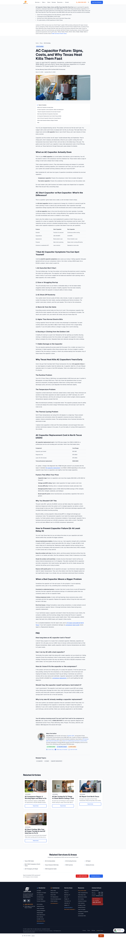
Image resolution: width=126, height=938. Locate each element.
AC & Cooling (39, 904)
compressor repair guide (72, 625)
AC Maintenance (40, 896)
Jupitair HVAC (71, 735)
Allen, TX (66, 896)
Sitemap (93, 930)
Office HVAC (53, 890)
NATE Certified (73, 746)
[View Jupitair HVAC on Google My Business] (28, 900)
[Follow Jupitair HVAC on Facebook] (24, 900)
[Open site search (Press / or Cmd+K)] (88, 2)
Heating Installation (41, 910)
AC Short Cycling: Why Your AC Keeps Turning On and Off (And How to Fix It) (35, 831)
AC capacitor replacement (53, 468)
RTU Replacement (54, 896)
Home (37, 43)
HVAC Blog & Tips (82, 894)
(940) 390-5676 (29, 904)
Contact (67, 2)
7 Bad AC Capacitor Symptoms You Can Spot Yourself (49, 111)
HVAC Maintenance (41, 914)
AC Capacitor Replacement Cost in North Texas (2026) (49, 116)
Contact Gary (51, 749)
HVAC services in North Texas (59, 33)
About (48, 2)
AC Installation (40, 894)
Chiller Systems (54, 901)
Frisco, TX (66, 890)
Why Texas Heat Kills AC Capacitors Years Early (47, 113)
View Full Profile (73, 749)
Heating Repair (40, 912)
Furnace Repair (40, 899)
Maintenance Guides (82, 896)
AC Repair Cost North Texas (89, 796)
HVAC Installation (40, 908)
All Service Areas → (68, 907)
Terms (88, 930)
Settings (33, 935)
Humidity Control (40, 918)
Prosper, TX (66, 899)
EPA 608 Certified (51, 746)
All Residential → (40, 923)
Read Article (35, 805)
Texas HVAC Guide (82, 890)
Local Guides (80, 913)
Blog (41, 43)
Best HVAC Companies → (69, 909)
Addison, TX (66, 905)
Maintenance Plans (41, 921)
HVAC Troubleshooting (83, 892)
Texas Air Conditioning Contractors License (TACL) (75, 740)
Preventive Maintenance (56, 899)
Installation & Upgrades (83, 911)
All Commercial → (54, 903)
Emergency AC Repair (41, 892)
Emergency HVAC (81, 905)
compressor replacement (59, 678)
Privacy (84, 930)
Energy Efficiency (81, 907)
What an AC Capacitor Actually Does (45, 107)
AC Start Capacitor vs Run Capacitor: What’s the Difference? (50, 109)
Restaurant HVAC (54, 892)
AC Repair (39, 890)
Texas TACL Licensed (63, 746)
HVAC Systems (81, 903)
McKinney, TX (67, 894)
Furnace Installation (41, 901)
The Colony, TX (67, 901)
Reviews (54, 2)
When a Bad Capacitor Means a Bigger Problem (47, 120)
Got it (101, 935)
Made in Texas (100, 930)
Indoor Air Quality (81, 909)
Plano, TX (66, 892)
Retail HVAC (53, 894)
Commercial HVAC (82, 915)
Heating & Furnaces (82, 901)
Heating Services (40, 906)
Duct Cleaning (40, 916)
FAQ (38, 122)
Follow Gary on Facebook (62, 749)
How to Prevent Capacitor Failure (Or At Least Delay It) (49, 118)
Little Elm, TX (67, 903)
